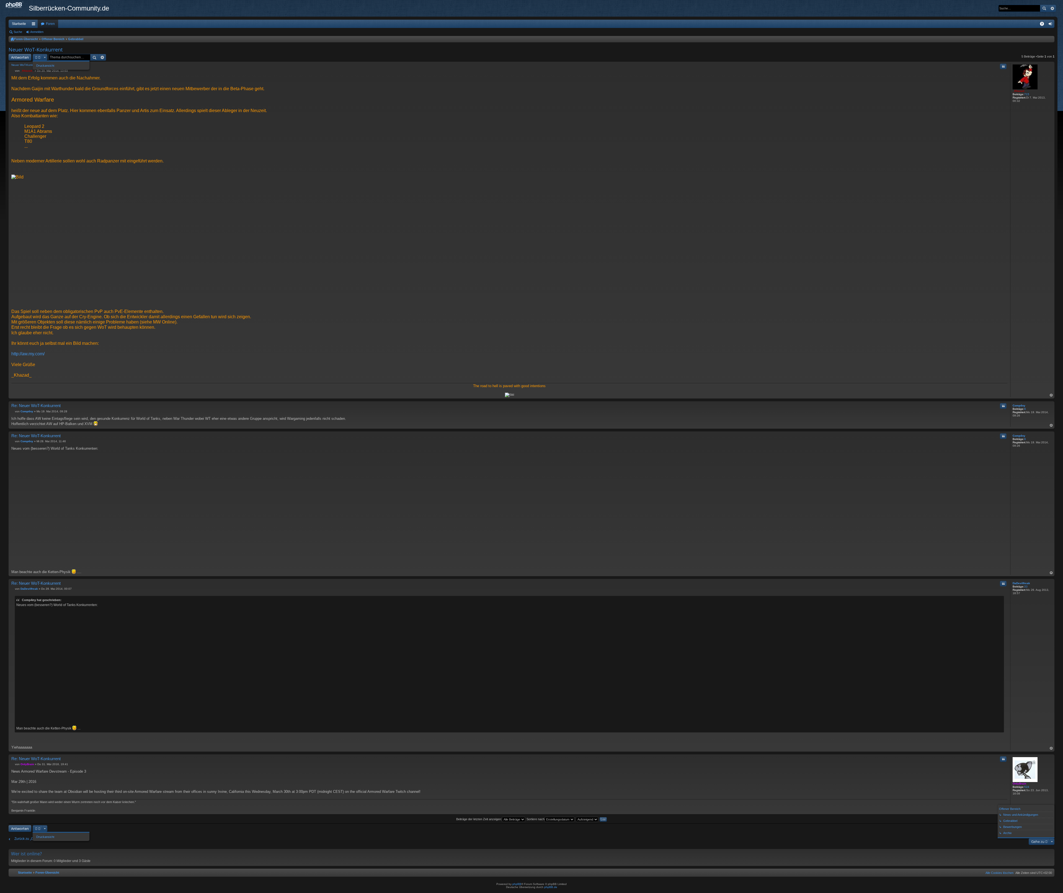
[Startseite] (17, 5)
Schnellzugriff (35, 25)
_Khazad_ (1019, 90)
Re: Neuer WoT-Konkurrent (36, 405)
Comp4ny (1019, 405)
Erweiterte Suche (1052, 8)
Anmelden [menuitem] (1051, 25)
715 (1026, 94)
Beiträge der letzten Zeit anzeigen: (479, 819)
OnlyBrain (1019, 783)
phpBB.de (550, 887)
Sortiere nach (536, 819)
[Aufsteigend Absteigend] (587, 819)
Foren (50, 24)
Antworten (20, 57)
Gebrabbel (75, 39)
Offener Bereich (53, 39)
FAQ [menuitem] (1043, 25)
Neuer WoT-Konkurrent (36, 49)
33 (1026, 586)
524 (1026, 786)
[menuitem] (998, 872)
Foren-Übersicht (26, 39)
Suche (1044, 8)
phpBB (516, 884)
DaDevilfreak (1021, 583)
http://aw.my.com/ (28, 353)
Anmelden (36, 31)
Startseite (19, 24)
